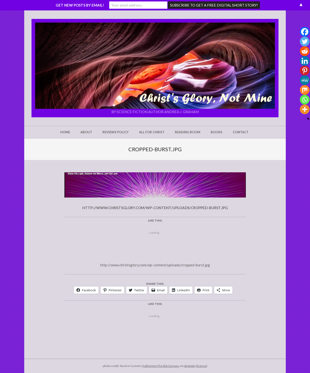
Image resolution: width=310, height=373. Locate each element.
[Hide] (308, 119)
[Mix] (305, 90)
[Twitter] (305, 41)
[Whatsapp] (305, 99)
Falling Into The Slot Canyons (161, 366)
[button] (155, 66)
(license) (201, 366)
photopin (189, 366)
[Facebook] (305, 32)
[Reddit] (305, 51)
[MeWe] (305, 80)
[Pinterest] (305, 70)
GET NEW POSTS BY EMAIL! (80, 5)
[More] (305, 109)
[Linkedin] (305, 61)
